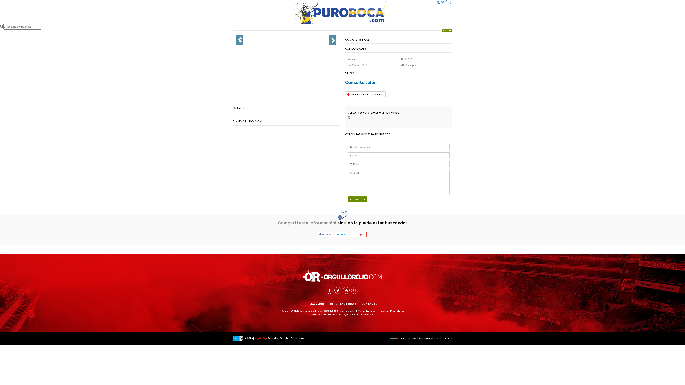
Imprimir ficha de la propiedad (366, 94)
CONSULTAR (357, 199)
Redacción (316, 304)
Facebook (326, 234)
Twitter (342, 234)
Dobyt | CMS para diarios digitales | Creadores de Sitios (425, 338)
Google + (360, 234)
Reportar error (343, 304)
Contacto (370, 304)
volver (448, 30)
